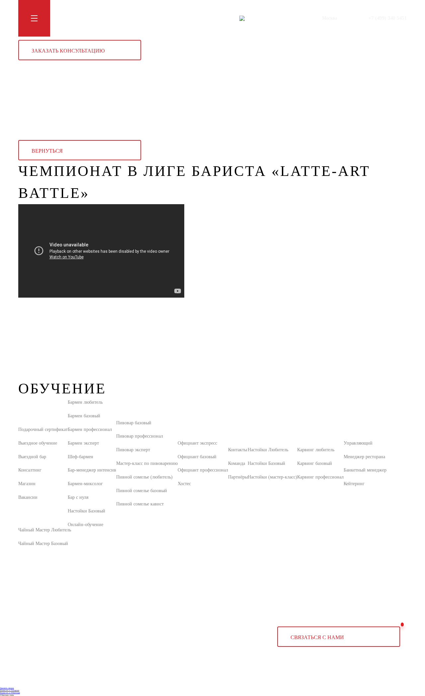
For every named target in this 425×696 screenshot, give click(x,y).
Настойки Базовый (86, 510)
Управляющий (358, 443)
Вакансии (28, 497)
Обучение (67, 18)
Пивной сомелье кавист (140, 503)
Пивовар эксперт (133, 449)
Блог (115, 18)
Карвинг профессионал (320, 477)
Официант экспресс (197, 443)
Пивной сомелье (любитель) (144, 477)
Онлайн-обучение (85, 524)
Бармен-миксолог (85, 483)
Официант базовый (197, 456)
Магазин (134, 18)
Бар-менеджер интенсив (92, 470)
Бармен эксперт (83, 443)
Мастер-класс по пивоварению (147, 463)
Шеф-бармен (80, 456)
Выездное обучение (37, 443)
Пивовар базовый (133, 422)
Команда (236, 463)
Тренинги (94, 18)
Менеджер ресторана (364, 456)
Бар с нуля (78, 497)
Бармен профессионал (90, 429)
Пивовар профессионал (139, 436)
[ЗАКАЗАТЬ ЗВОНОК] (402, 624)
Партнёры (238, 477)
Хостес (184, 483)
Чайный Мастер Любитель (44, 529)
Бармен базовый (84, 415)
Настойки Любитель (268, 449)
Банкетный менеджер (365, 470)
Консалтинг (30, 470)
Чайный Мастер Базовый (43, 543)
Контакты (159, 18)
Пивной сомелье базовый (141, 490)
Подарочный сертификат (43, 429)
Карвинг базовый (314, 463)
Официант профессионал (203, 470)
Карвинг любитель (315, 449)
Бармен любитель (85, 402)
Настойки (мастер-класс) (272, 477)
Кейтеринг (354, 483)
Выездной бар (32, 456)
